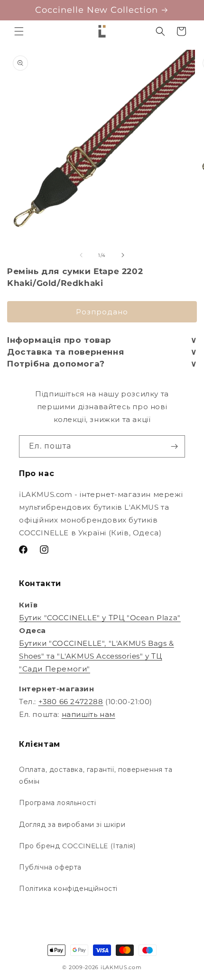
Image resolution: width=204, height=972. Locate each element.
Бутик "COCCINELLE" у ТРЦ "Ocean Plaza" (100, 617)
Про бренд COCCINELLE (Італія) (77, 846)
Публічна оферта (50, 867)
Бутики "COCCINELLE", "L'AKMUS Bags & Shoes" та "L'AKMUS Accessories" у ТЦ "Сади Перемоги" (96, 656)
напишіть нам (88, 714)
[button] (19, 31)
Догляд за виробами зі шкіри (72, 824)
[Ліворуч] (81, 255)
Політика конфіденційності (68, 888)
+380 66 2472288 (70, 701)
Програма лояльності (57, 802)
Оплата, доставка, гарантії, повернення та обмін (96, 775)
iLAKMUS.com (121, 967)
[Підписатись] (174, 446)
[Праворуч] (122, 255)
